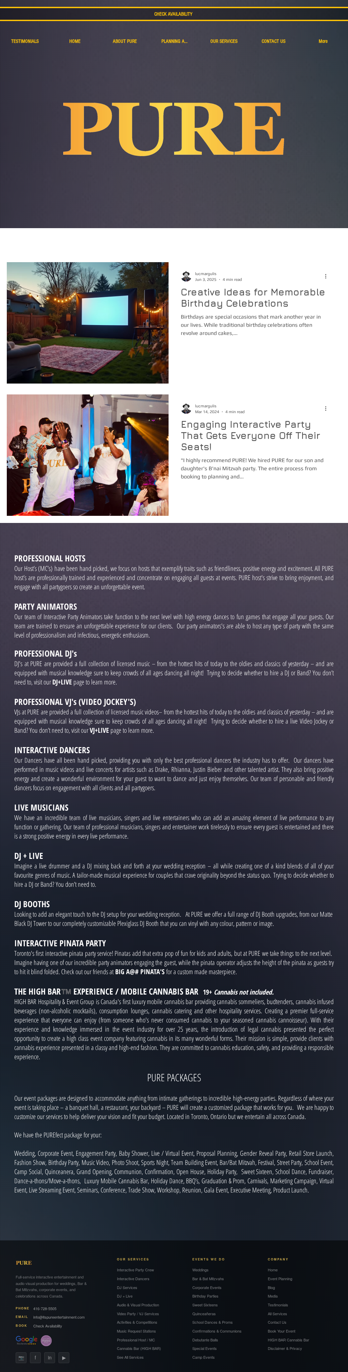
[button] (332, 231)
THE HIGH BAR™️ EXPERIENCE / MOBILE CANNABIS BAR (108, 991)
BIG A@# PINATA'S (139, 971)
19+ (238, 992)
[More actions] (328, 276)
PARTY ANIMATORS (45, 606)
